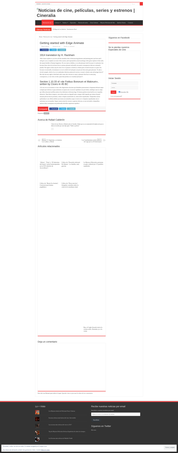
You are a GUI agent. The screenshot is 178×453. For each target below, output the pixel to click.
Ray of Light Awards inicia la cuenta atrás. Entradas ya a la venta (93, 329)
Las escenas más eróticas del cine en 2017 (60, 424)
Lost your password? (116, 96)
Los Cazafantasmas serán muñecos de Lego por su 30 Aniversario (92, 140)
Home (40, 37)
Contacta (130, 22)
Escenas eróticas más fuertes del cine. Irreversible (62, 418)
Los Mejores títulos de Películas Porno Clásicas (62, 411)
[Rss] (123, 4)
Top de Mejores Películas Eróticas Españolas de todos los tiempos (67, 431)
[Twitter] (127, 4)
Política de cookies (45, 450)
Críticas (57, 22)
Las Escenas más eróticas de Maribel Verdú (60, 438)
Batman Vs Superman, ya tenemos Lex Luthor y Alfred (52, 140)
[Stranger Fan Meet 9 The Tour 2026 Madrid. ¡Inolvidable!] (124, 62)
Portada (39, 22)
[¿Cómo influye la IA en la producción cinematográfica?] (124, 55)
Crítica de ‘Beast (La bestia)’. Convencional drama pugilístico (49, 185)
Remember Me (124, 92)
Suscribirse (96, 420)
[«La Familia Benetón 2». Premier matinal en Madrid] (114, 62)
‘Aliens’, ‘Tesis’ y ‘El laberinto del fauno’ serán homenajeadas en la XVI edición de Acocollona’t (50, 165)
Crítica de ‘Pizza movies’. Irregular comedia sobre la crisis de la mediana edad (70, 185)
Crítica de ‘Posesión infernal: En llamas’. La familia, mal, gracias (71, 164)
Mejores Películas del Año (107, 22)
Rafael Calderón (45, 46)
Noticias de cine (47, 22)
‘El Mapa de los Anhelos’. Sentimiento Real (64, 29)
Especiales (73, 22)
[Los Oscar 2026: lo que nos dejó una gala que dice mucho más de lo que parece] (134, 62)
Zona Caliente (94, 22)
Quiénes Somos (121, 22)
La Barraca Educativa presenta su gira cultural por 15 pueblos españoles (93, 164)
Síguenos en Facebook (119, 38)
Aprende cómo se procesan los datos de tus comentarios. (77, 393)
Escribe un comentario (69, 46)
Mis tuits (93, 430)
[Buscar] (141, 3)
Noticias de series (83, 22)
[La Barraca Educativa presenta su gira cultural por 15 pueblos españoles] (134, 55)
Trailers (65, 22)
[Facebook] (125, 4)
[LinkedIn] (129, 4)
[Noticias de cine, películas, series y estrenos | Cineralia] (89, 12)
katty (47, 113)
